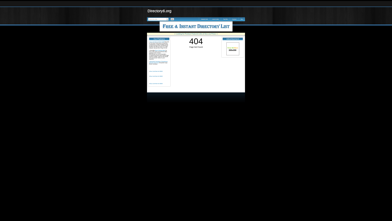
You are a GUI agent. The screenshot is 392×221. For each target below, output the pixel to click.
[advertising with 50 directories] (232, 54)
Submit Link (204, 19)
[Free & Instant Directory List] (196, 31)
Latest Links (215, 19)
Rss (242, 19)
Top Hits (225, 19)
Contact (234, 19)
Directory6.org (160, 11)
